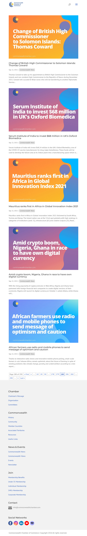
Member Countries (15, 426)
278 (52, 374)
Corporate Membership (17, 494)
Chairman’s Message (16, 396)
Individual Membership (17, 486)
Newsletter (12, 465)
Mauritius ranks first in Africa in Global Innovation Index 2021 (43, 206)
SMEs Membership (15, 490)
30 (45, 374)
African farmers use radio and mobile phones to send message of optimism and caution (39, 348)
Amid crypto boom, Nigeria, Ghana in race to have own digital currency (40, 275)
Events (10, 460)
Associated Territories (16, 430)
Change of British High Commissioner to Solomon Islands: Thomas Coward (42, 64)
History (11, 417)
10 (37, 374)
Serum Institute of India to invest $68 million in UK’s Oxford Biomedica (43, 137)
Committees (12, 405)
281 (67, 374)
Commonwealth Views (16, 456)
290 (11, 378)
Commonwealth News (27, 70)
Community (12, 422)
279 (57, 374)
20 (41, 374)
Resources (12, 435)
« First (26, 374)
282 (72, 374)
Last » (22, 378)
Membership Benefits (16, 477)
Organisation (13, 400)
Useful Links (13, 439)
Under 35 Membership (16, 482)
